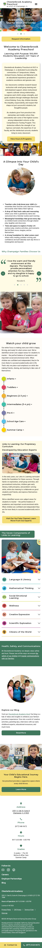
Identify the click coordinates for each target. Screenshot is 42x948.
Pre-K (10, 413)
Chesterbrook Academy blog (19, 714)
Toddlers (11, 387)
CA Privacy (17, 909)
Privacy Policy (6, 909)
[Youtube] (3, 870)
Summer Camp (14, 430)
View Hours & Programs (21, 139)
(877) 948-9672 (21, 826)
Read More (21, 733)
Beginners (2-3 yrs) (16, 396)
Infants (10, 379)
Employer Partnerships (12, 879)
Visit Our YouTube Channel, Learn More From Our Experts (21, 519)
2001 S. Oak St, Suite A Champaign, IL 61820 (21, 812)
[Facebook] (13, 870)
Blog (4, 883)
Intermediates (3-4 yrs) (18, 404)
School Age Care (15, 421)
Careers (5, 874)
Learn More (21, 789)
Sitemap (4, 913)
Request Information (21, 39)
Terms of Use (29, 909)
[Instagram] (8, 870)
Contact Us (12, 945)
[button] (17, 33)
